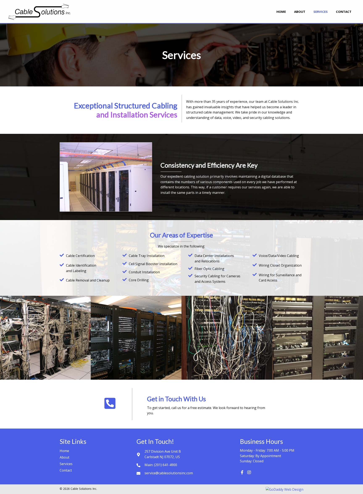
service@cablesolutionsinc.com (169, 473)
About (64, 457)
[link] (281, 11)
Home (64, 450)
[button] (242, 472)
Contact (66, 470)
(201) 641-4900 (165, 465)
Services (66, 463)
